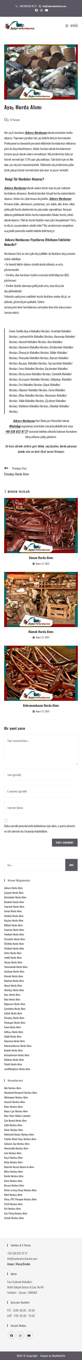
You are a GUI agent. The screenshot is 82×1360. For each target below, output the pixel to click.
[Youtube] (29, 1335)
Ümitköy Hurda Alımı (14, 944)
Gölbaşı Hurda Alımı (13, 1032)
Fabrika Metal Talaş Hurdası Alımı (20, 1139)
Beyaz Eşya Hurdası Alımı (16, 1111)
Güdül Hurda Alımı (12, 1036)
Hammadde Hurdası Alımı (16, 1148)
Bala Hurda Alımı (12, 999)
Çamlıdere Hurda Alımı (14, 1009)
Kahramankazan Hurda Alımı (41, 705)
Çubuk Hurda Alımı (13, 1013)
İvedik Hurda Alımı (13, 957)
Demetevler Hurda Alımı (15, 897)
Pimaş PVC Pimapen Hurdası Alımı (20, 1199)
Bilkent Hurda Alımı (13, 925)
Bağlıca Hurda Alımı (13, 920)
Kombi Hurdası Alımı (13, 1176)
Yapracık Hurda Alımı (14, 906)
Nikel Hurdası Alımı (13, 1195)
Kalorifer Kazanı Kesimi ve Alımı (19, 1167)
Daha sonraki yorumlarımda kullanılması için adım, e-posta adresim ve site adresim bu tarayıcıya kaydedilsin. (39, 828)
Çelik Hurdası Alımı (13, 1125)
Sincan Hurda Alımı (41, 557)
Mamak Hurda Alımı (40, 631)
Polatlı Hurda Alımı (13, 1064)
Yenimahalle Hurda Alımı (15, 967)
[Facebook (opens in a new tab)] (36, 10)
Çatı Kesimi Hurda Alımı (15, 1120)
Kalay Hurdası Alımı (13, 1162)
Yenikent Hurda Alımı (14, 934)
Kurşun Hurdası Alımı (14, 1185)
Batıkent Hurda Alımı (14, 902)
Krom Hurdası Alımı (13, 1181)
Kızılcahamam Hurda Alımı (16, 1055)
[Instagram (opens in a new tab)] (41, 10)
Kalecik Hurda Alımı (13, 1050)
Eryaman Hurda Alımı (14, 930)
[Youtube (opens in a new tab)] (46, 10)
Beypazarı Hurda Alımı (14, 1004)
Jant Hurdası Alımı (12, 1153)
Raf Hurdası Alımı (12, 1208)
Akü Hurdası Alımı (12, 1088)
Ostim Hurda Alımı (12, 953)
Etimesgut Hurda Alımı (14, 1022)
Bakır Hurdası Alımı (13, 1107)
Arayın (10, 1264)
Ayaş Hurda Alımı (12, 995)
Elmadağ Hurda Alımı (14, 1018)
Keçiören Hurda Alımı (14, 981)
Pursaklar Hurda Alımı (14, 939)
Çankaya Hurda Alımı (14, 971)
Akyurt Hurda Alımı (13, 985)
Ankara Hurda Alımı (13, 888)
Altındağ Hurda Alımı (14, 990)
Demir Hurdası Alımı (13, 1130)
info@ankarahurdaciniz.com (54, 6)
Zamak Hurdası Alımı (14, 1218)
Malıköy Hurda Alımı (13, 916)
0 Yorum (15, 120)
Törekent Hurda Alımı (14, 948)
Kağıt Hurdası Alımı (13, 1158)
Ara (71, 865)
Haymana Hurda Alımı (14, 1041)
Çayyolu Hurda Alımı (13, 893)
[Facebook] (11, 1335)
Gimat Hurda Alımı (13, 911)
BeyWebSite (58, 1356)
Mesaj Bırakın (23, 1264)
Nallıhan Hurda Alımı (14, 1060)
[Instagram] (20, 1335)
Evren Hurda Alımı (12, 1027)
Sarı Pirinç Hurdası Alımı (15, 1213)
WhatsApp (14, 426)
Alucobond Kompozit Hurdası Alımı (20, 1092)
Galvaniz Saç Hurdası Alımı (17, 1144)
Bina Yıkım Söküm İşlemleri (17, 1116)
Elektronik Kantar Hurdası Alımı (19, 1134)
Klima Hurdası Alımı (13, 1171)
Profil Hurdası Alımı (13, 1204)
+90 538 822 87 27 (28, 6)
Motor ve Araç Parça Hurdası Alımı (20, 1190)
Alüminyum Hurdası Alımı (16, 1097)
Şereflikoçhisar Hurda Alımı (17, 1069)
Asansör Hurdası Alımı (14, 1102)
